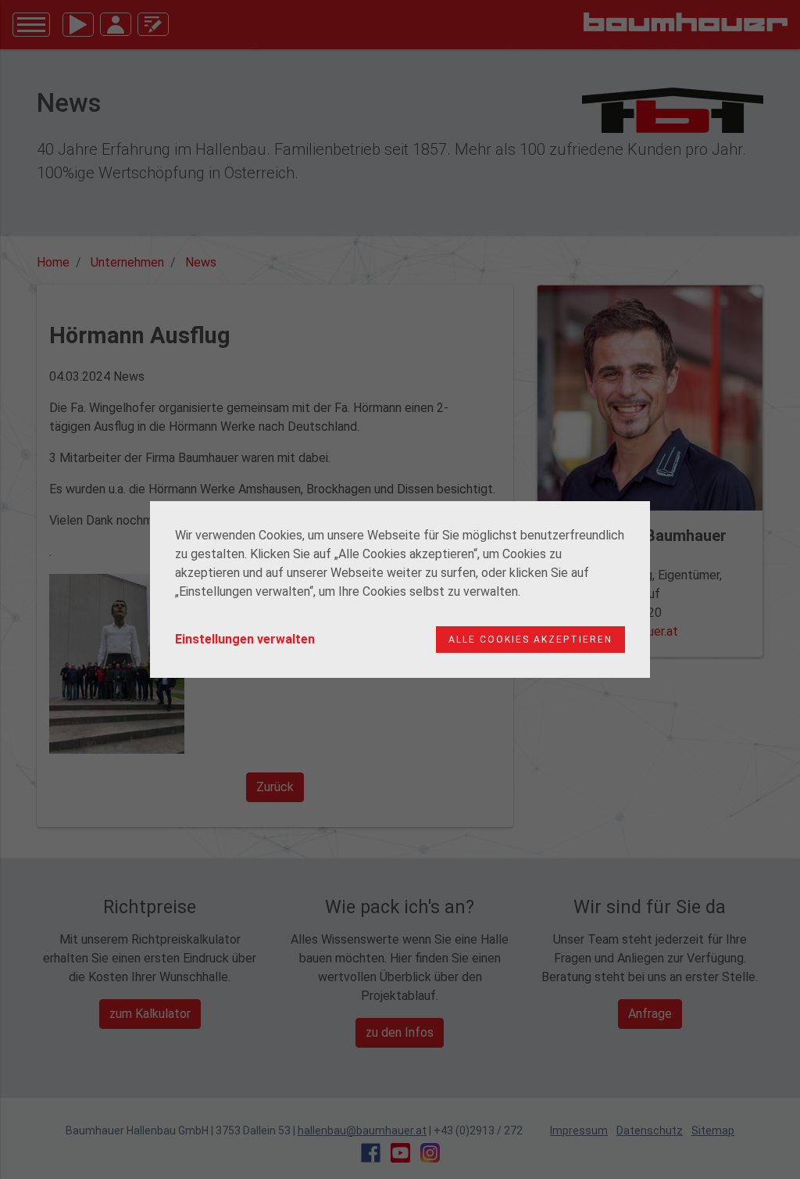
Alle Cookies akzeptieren (530, 639)
